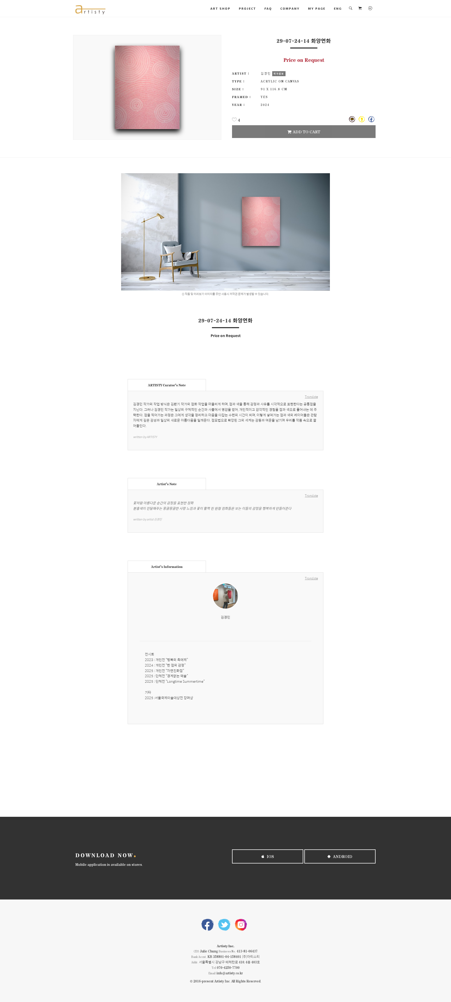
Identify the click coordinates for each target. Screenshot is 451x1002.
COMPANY (290, 8)
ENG (338, 8)
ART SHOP (220, 8)
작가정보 (279, 73)
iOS (270, 856)
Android (342, 856)
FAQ (268, 8)
